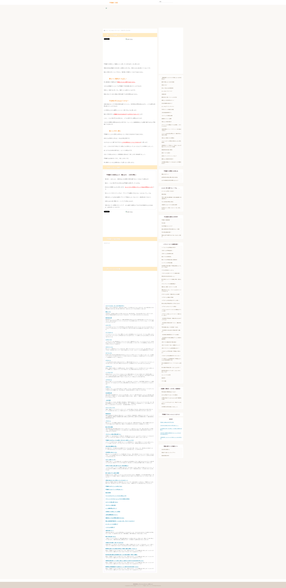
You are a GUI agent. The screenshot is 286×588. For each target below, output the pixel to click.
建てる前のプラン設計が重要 (112, 473)
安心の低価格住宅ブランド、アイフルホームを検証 (171, 364)
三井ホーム (108, 387)
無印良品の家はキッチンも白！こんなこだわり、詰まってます (171, 371)
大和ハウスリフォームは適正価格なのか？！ (170, 348)
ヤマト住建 (164, 381)
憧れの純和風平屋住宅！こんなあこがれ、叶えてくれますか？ (120, 521)
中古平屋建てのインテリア (167, 226)
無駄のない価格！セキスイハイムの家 (169, 286)
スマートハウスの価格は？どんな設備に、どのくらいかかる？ (171, 125)
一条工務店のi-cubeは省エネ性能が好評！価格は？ (171, 331)
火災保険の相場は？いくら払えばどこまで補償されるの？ (171, 163)
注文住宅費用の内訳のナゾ (167, 103)
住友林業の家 (109, 393)
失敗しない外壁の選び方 (166, 121)
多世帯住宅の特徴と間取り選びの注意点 (170, 177)
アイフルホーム (109, 332)
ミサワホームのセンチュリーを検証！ (169, 306)
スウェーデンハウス (110, 407)
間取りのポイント (165, 174)
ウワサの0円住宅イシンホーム (168, 270)
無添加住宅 (108, 413)
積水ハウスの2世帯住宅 (166, 256)
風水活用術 (108, 492)
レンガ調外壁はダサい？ (111, 508)
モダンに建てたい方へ (111, 459)
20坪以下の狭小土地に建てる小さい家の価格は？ (117, 465)
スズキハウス (109, 339)
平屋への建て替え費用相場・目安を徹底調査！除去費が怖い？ (171, 198)
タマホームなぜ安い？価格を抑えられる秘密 (170, 294)
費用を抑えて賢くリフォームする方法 (169, 97)
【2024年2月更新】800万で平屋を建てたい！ (169, 425)
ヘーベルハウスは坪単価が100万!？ (169, 247)
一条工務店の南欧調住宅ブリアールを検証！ (170, 334)
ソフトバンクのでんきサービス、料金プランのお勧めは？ (171, 403)
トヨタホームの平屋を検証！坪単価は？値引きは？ (171, 352)
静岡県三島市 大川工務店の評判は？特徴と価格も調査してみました (121, 548)
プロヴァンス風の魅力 (111, 505)
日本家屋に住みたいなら (111, 452)
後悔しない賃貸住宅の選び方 (167, 159)
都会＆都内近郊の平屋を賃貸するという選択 (170, 229)
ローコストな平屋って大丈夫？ (168, 191)
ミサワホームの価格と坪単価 (167, 297)
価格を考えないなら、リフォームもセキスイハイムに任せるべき (171, 290)
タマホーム (108, 360)
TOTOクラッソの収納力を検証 (168, 109)
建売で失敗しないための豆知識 (168, 82)
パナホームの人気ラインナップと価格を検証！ (171, 273)
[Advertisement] (130, 51)
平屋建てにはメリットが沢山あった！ (114, 489)
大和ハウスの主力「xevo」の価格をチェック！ (171, 345)
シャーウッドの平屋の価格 (167, 262)
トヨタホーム (109, 366)
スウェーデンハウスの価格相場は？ (169, 283)
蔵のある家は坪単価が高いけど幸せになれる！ (171, 303)
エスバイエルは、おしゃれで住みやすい (115, 305)
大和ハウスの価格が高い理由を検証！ (169, 342)
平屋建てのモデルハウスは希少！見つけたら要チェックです (120, 440)
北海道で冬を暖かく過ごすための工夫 (114, 542)
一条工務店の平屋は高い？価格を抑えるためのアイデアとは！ (171, 319)
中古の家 (163, 223)
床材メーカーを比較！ (166, 152)
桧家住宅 (163, 378)
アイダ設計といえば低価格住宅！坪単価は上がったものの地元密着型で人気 (171, 359)
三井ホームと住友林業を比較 (167, 253)
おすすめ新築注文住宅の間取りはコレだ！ (170, 180)
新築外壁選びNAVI (165, 455)
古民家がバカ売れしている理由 (113, 511)
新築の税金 (164, 194)
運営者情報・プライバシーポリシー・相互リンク (143, 584)
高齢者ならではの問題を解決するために (115, 518)
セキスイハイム (109, 347)
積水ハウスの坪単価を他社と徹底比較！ (170, 259)
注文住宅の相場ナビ (166, 449)
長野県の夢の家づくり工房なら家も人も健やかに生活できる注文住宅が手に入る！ (125, 560)
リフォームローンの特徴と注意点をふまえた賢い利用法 (171, 142)
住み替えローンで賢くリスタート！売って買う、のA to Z (171, 208)
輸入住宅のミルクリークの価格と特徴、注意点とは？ (171, 280)
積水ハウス (108, 311)
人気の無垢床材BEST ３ (166, 112)
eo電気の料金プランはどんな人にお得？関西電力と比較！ (171, 398)
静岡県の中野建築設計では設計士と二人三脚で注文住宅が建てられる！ (122, 566)
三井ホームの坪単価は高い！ (167, 250)
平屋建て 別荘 (113, 2)
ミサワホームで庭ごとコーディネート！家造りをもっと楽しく (171, 314)
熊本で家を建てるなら (111, 536)
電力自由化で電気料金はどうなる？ (169, 391)
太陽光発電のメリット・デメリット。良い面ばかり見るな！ (171, 130)
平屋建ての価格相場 (166, 219)
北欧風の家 (164, 94)
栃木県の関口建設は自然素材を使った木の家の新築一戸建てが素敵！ (122, 554)
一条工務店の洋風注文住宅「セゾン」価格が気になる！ (171, 323)
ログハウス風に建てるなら (112, 502)
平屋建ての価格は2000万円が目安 (167, 422)
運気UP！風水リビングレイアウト (168, 452)
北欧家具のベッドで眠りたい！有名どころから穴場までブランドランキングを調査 (171, 146)
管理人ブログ (164, 85)
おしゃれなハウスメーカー (167, 91)
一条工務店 (108, 400)
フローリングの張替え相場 (167, 115)
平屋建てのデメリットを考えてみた (114, 486)
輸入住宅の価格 (109, 427)
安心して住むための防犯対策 (167, 88)
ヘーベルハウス (109, 372)
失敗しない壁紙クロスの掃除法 (168, 138)
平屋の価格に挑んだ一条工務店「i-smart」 (170, 327)
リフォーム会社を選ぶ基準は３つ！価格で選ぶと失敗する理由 (171, 134)
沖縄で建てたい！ (110, 530)
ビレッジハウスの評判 (166, 374)
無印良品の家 (109, 317)
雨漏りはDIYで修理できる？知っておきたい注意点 (171, 236)
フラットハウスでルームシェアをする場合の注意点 (118, 499)
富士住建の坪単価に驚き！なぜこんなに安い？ (171, 367)
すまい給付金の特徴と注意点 (167, 201)
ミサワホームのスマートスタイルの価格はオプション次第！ (171, 310)
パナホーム (108, 421)
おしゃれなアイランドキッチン (168, 106)
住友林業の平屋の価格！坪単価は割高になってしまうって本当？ (171, 266)
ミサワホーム (109, 379)
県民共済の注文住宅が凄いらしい (168, 276)
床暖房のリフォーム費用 (166, 118)
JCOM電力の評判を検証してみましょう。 (170, 406)
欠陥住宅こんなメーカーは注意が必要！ (170, 204)
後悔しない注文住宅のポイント (168, 100)
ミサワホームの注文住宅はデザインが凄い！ (170, 300)
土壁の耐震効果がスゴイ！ (112, 514)
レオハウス (108, 325)
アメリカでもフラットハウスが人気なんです (116, 495)
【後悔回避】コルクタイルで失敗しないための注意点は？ (171, 78)
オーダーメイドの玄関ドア (112, 524)
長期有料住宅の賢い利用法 (167, 149)
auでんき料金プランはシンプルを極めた (170, 394)
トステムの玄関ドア (110, 527)
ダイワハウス (109, 353)
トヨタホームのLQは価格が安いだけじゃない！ (171, 355)
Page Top (151, 575)
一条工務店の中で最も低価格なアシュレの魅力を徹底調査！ (171, 338)
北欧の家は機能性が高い (111, 446)
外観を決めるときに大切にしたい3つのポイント (117, 480)
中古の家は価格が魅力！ (166, 232)
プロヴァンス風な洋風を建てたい (113, 434)
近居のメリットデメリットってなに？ (169, 155)
